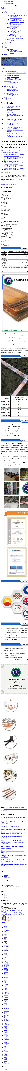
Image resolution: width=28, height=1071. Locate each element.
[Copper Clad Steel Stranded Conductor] (10, 826)
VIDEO (5, 43)
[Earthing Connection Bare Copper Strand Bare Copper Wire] (14, 852)
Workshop (12, 53)
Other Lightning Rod (14, 26)
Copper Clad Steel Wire (15, 30)
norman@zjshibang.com (9, 885)
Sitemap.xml (3, 911)
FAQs (5, 46)
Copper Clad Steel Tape (15, 32)
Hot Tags (20, 910)
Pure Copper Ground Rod (16, 19)
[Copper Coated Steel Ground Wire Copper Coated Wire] (14, 818)
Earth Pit (9, 42)
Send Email (3, 922)
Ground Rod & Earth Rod (13, 14)
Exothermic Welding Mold (16, 36)
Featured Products (13, 910)
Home (5, 11)
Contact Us (6, 54)
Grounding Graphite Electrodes (14, 120)
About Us (6, 47)
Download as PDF (13, 184)
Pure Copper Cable (14, 31)
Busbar (8, 39)
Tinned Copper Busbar (21, 913)
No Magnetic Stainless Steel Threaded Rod (13, 109)
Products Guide (4, 910)
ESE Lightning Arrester (15, 24)
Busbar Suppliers (21, 914)
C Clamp (14, 914)
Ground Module (10, 41)
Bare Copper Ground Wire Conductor (15, 807)
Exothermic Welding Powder (16, 38)
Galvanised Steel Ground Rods (17, 20)
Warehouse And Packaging (16, 51)
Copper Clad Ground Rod (16, 18)
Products (6, 12)
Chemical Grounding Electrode (17, 22)
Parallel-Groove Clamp (6, 914)
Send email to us (4, 184)
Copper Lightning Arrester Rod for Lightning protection (15, 116)
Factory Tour (10, 49)
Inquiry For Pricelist (5, 907)
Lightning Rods (10, 23)
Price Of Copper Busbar (6, 913)
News (5, 45)
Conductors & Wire (11, 28)
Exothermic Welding (11, 35)
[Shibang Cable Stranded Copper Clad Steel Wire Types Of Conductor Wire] (14, 861)
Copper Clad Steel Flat (12, 124)
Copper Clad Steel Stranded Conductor (13, 829)
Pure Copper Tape (14, 34)
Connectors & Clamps (12, 27)
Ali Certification (13, 50)
